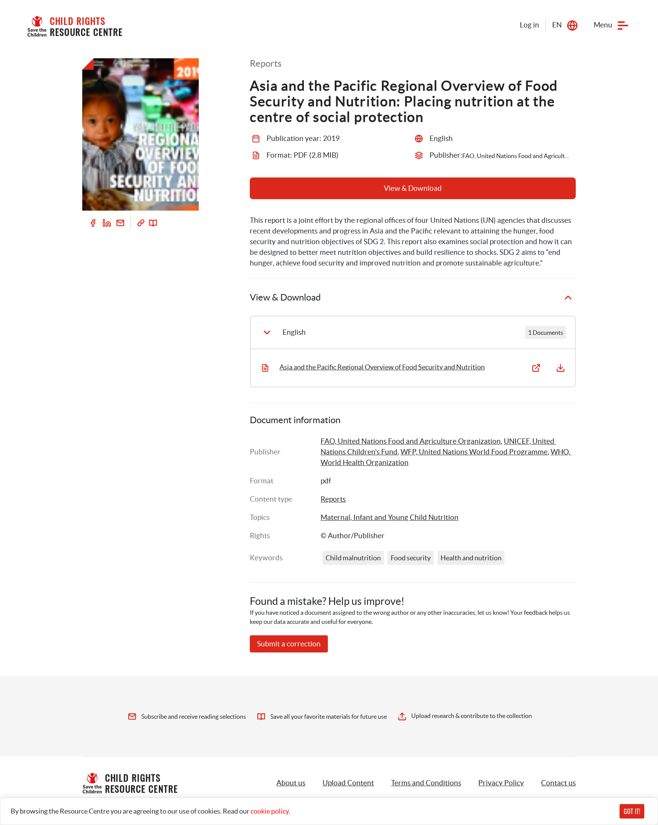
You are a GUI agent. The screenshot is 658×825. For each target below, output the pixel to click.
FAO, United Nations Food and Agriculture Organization (411, 441)
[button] (348, 783)
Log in (529, 25)
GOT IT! (632, 811)
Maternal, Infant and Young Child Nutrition (389, 517)
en (557, 25)
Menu (603, 25)
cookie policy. (270, 811)
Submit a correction (289, 644)
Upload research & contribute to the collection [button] (471, 715)
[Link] (141, 223)
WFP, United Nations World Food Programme (474, 452)
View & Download (413, 188)
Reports (333, 499)
